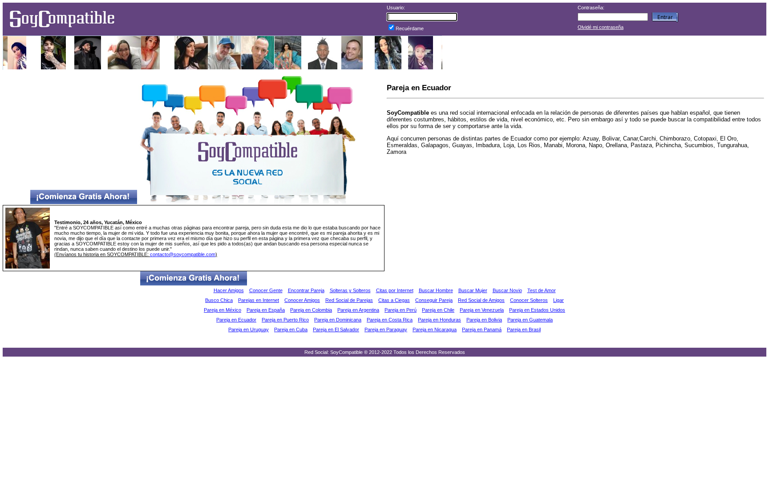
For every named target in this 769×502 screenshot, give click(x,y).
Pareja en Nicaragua (435, 329)
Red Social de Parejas (349, 300)
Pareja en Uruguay (248, 329)
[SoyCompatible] (61, 30)
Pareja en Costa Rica (390, 319)
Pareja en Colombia (311, 310)
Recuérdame (410, 28)
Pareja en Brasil (524, 329)
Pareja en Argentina (358, 310)
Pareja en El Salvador (336, 329)
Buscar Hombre (436, 290)
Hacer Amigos (229, 290)
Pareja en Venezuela (482, 310)
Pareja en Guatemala (530, 319)
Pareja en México (222, 310)
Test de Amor (541, 290)
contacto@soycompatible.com (182, 254)
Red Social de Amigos (481, 300)
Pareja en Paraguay (385, 329)
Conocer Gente (266, 290)
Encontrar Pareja (306, 290)
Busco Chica (219, 300)
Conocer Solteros (529, 300)
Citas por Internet (394, 290)
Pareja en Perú (400, 310)
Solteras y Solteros (350, 290)
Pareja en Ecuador (236, 319)
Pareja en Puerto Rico (285, 319)
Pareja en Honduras (439, 319)
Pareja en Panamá (482, 329)
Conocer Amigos (302, 300)
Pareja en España (266, 310)
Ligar (558, 300)
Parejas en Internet (258, 300)
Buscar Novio (507, 290)
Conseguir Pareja (434, 300)
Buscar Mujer (472, 290)
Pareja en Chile (438, 310)
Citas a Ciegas (394, 300)
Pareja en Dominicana (337, 319)
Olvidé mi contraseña (600, 27)
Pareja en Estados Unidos (537, 310)
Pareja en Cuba (291, 329)
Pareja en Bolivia (484, 319)
